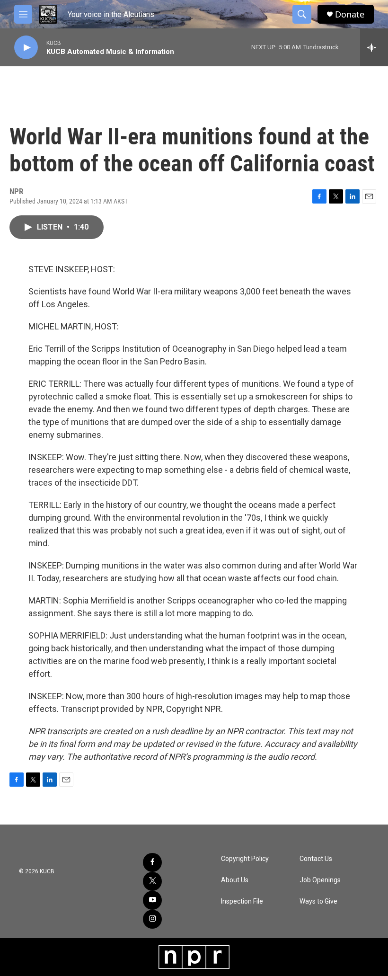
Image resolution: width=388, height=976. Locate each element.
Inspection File (242, 901)
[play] (26, 47)
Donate (349, 14)
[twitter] (152, 881)
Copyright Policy (245, 858)
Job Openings (320, 880)
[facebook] (152, 862)
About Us (234, 880)
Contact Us (316, 858)
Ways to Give (318, 901)
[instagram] (152, 919)
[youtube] (152, 900)
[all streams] (374, 47)
